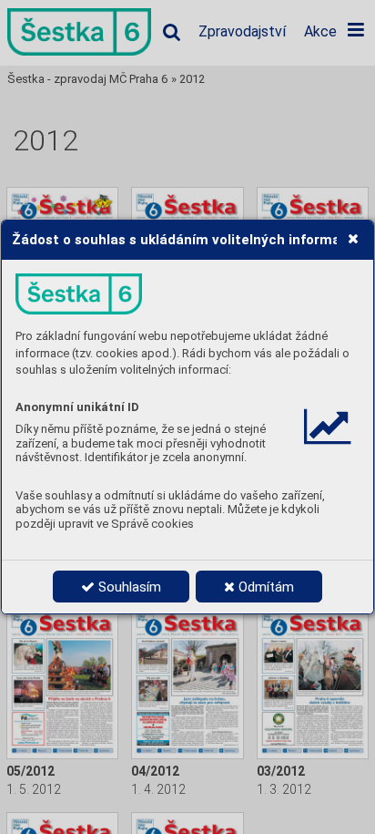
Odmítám (264, 587)
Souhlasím (128, 587)
